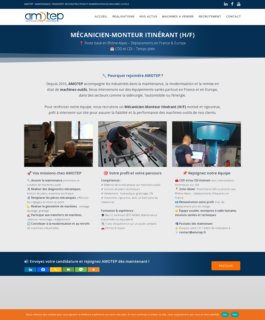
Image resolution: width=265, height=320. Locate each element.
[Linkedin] (30, 269)
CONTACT (233, 16)
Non (235, 314)
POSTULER (226, 265)
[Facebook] (43, 269)
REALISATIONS (123, 16)
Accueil (101, 16)
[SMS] (81, 269)
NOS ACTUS (148, 16)
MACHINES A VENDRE (178, 16)
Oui (225, 314)
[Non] (260, 314)
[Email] (68, 269)
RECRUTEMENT (210, 16)
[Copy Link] (56, 269)
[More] (94, 269)
